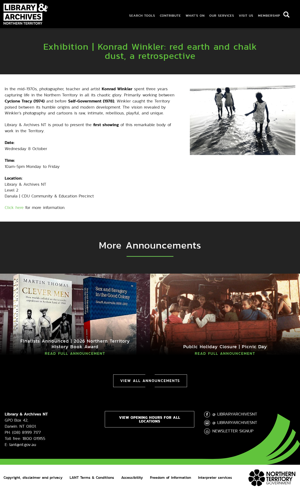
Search (286, 14)
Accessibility (132, 477)
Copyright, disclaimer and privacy (33, 477)
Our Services (221, 15)
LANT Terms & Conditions (92, 477)
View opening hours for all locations (149, 419)
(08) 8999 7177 (26, 432)
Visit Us (246, 15)
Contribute (170, 15)
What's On (195, 15)
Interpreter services (215, 477)
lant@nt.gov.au (22, 444)
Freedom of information (170, 477)
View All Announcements (150, 380)
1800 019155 (33, 438)
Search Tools (142, 15)
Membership (269, 15)
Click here (14, 207)
